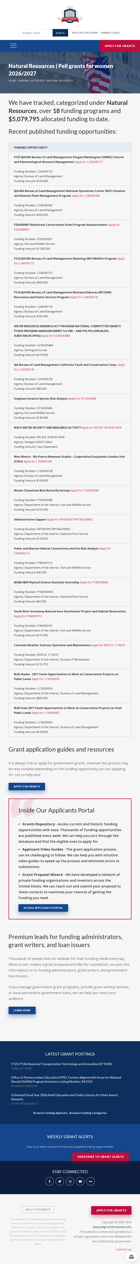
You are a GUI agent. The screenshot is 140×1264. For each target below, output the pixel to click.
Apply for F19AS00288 (85, 490)
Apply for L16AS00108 (38, 461)
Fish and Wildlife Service (39, 244)
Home (12, 80)
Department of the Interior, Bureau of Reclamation (57, 659)
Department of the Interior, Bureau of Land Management (61, 693)
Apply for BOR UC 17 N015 (108, 645)
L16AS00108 (45, 471)
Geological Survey (35, 350)
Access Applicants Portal (43, 907)
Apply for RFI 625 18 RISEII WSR (102, 427)
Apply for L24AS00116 (84, 297)
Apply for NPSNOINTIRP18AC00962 (70, 519)
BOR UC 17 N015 (47, 655)
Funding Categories (31, 80)
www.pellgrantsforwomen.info (112, 1227)
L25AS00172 (45, 171)
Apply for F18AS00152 (28, 616)
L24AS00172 (45, 273)
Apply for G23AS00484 (55, 336)
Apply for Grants (120, 45)
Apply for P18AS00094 (94, 582)
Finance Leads (110, 32)
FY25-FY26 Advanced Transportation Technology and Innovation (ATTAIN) (61, 1064)
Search (60, 32)
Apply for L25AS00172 (89, 162)
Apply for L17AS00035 (46, 679)
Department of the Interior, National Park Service (56, 534)
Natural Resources (60, 80)
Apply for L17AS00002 (46, 713)
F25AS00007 (44, 239)
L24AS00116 (45, 307)
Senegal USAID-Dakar (38, 442)
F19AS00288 (44, 500)
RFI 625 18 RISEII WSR (51, 437)
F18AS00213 (44, 563)
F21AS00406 (44, 408)
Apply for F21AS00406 (82, 398)
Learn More (22, 1010)
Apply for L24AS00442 (86, 196)
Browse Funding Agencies (50, 1112)
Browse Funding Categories (88, 1112)
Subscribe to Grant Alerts (101, 1156)
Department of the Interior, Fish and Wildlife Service (57, 505)
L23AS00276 (45, 379)
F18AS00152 (44, 626)
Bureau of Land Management (43, 176)
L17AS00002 (45, 722)
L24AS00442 (45, 205)
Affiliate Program (84, 32)
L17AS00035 (45, 688)
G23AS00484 (45, 345)
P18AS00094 (45, 592)
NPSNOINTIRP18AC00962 (53, 529)
